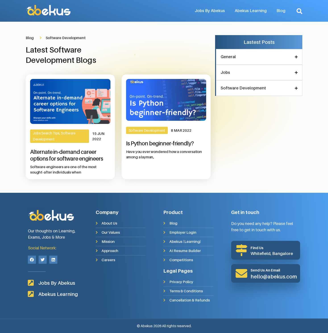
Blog (280, 10)
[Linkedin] (53, 260)
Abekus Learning (251, 10)
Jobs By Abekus (210, 10)
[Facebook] (32, 260)
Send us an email (265, 270)
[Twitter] (43, 260)
